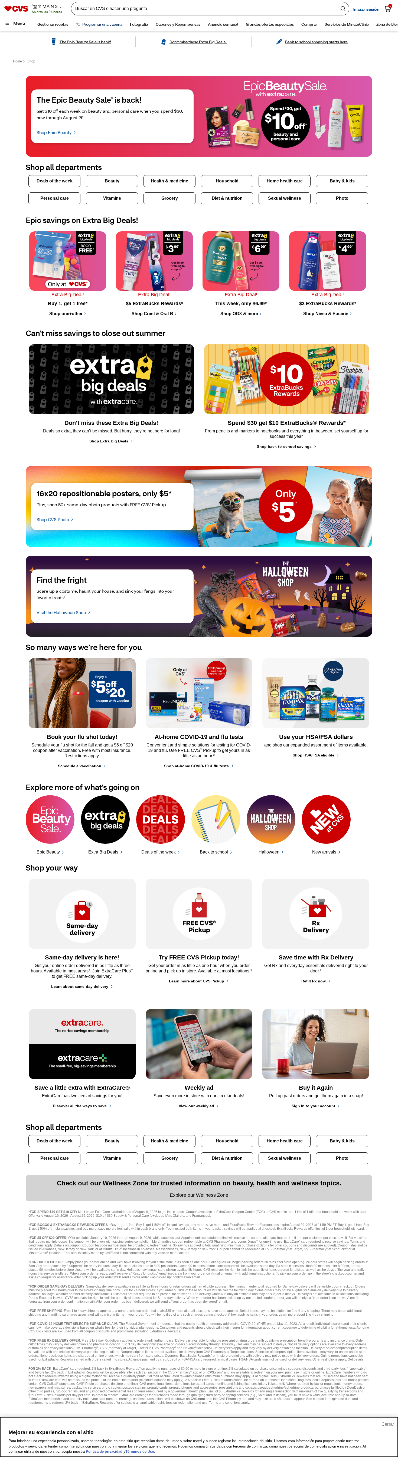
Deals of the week (158, 852)
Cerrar (387, 1424)
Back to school (214, 852)
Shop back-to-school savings (284, 446)
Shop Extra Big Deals (108, 441)
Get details (355, 1359)
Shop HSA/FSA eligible (313, 755)
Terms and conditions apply (229, 1403)
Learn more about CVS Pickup (196, 981)
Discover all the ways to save (80, 1106)
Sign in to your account (313, 1106)
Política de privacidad (104, 1451)
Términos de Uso (139, 1451)
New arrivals (324, 852)
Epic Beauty (48, 852)
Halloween (269, 852)
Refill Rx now (313, 981)
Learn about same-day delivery (79, 986)
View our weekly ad (196, 1106)
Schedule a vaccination (79, 766)
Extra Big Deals (103, 852)
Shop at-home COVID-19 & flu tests (196, 766)
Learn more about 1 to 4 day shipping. (306, 1314)
